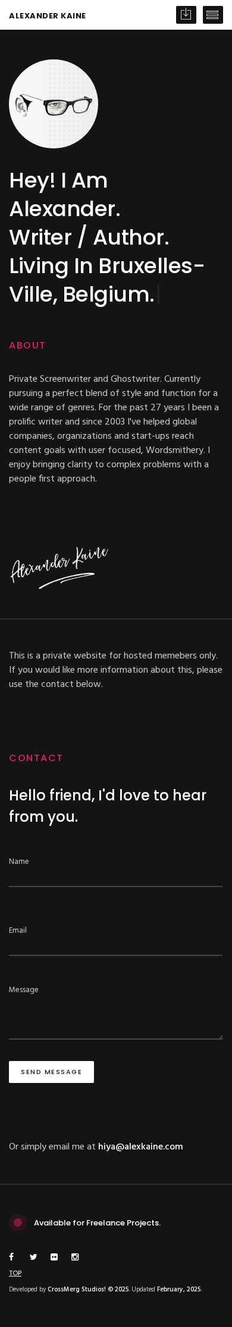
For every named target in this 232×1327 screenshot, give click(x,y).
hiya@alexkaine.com (140, 1147)
